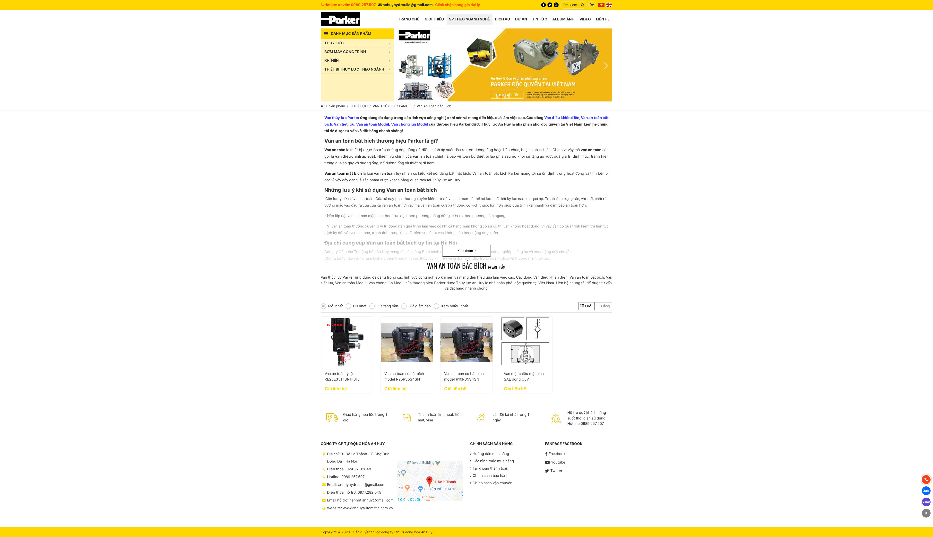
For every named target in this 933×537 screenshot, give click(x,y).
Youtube (558, 462)
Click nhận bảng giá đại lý (457, 4)
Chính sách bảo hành (491, 475)
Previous (400, 65)
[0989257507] (926, 479)
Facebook (557, 453)
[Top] (926, 513)
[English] (609, 5)
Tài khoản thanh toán (490, 468)
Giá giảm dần (419, 306)
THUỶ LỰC (359, 106)
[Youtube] (556, 4)
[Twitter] (549, 4)
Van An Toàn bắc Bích (434, 106)
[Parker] (340, 19)
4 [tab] (509, 97)
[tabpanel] (503, 64)
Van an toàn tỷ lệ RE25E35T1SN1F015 (342, 376)
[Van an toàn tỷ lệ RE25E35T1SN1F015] (347, 343)
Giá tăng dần (387, 306)
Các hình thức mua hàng (493, 461)
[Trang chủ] (322, 106)
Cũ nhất (359, 306)
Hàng (605, 306)
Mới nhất (335, 306)
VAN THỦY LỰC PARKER (392, 106)
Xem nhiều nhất (454, 306)
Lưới (588, 306)
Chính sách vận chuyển (492, 483)
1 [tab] (497, 97)
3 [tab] (505, 97)
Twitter (556, 470)
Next (606, 65)
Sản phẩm (337, 106)
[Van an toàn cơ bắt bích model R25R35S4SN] (407, 343)
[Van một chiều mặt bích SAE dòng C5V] (526, 343)
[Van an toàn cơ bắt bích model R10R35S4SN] (466, 343)
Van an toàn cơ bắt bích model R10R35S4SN (464, 376)
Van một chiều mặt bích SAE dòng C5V (524, 376)
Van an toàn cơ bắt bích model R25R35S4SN (404, 376)
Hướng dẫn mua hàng (491, 453)
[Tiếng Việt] (601, 5)
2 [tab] (501, 97)
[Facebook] (543, 4)
